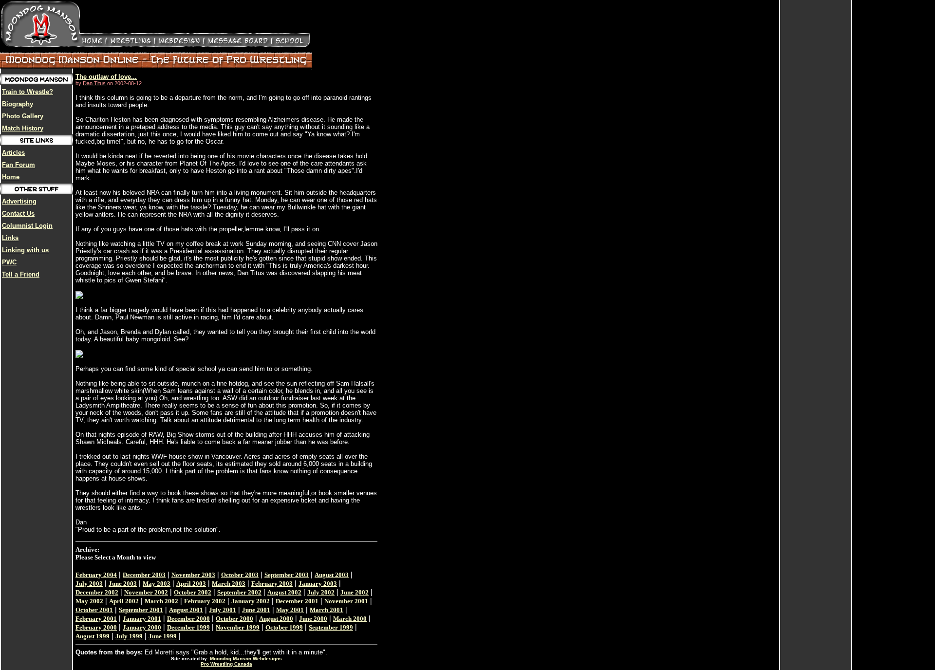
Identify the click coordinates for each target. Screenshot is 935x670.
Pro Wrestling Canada (226, 664)
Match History (22, 128)
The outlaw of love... (106, 76)
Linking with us (25, 250)
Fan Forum (18, 164)
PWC (9, 262)
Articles (13, 152)
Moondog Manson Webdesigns (246, 658)
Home (10, 177)
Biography (17, 104)
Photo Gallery (22, 116)
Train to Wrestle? (27, 91)
